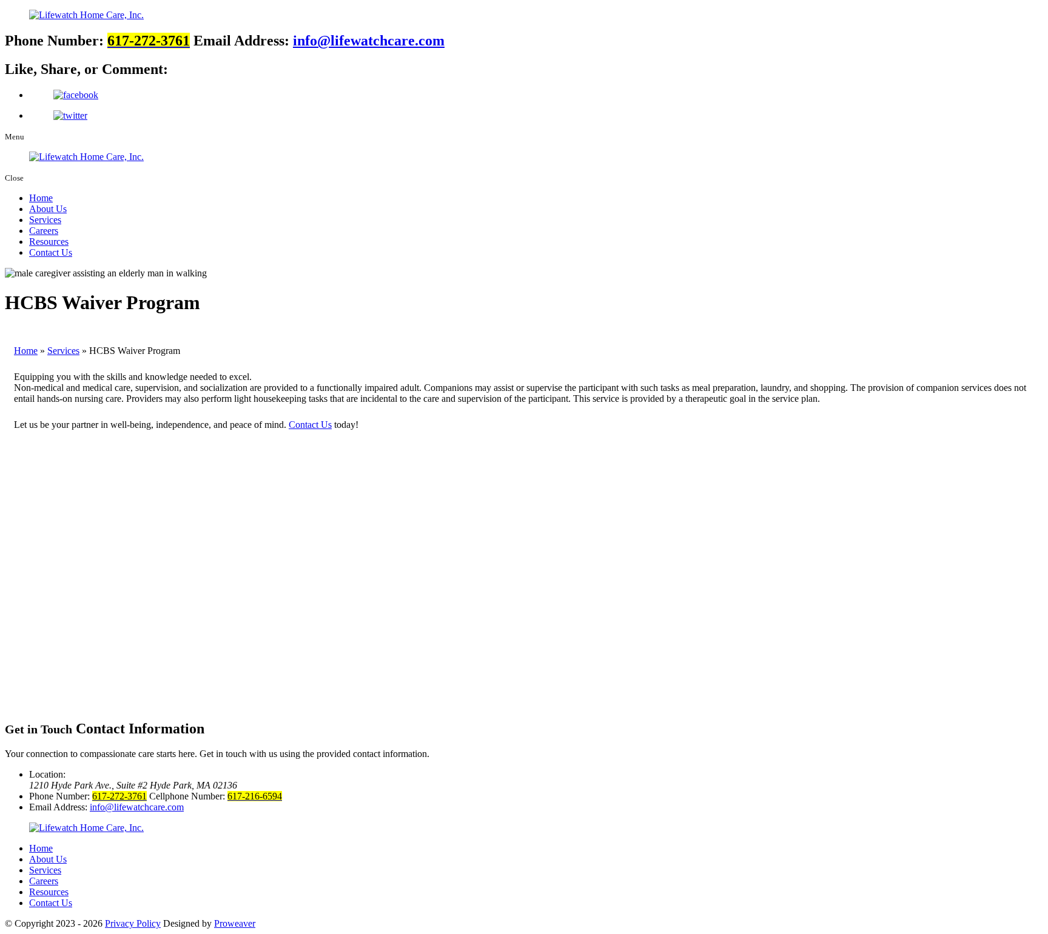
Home (41, 198)
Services (45, 220)
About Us (48, 209)
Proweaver (234, 923)
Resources (49, 241)
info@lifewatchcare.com (369, 40)
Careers (43, 230)
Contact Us (50, 252)
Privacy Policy (133, 923)
